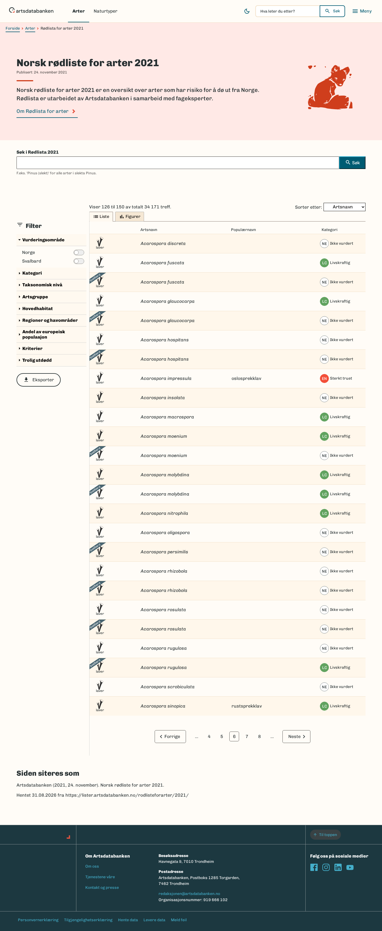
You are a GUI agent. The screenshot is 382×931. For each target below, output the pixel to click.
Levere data (154, 920)
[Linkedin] (338, 867)
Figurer (129, 217)
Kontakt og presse (102, 887)
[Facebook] (314, 867)
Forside (13, 28)
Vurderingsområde (40, 240)
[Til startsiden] (31, 11)
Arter (78, 11)
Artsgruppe (32, 297)
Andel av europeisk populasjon (40, 334)
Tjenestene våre (100, 877)
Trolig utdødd (34, 360)
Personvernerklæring (38, 920)
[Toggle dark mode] (247, 11)
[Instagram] (326, 867)
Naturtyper (105, 11)
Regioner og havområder (47, 320)
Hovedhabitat (34, 309)
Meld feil (179, 920)
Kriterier (29, 348)
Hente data (128, 920)
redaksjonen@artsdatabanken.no (189, 893)
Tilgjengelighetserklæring (88, 920)
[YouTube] (350, 867)
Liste (101, 217)
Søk (336, 11)
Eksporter (38, 380)
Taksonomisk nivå (39, 285)
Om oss (92, 866)
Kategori (29, 273)
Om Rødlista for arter (42, 111)
